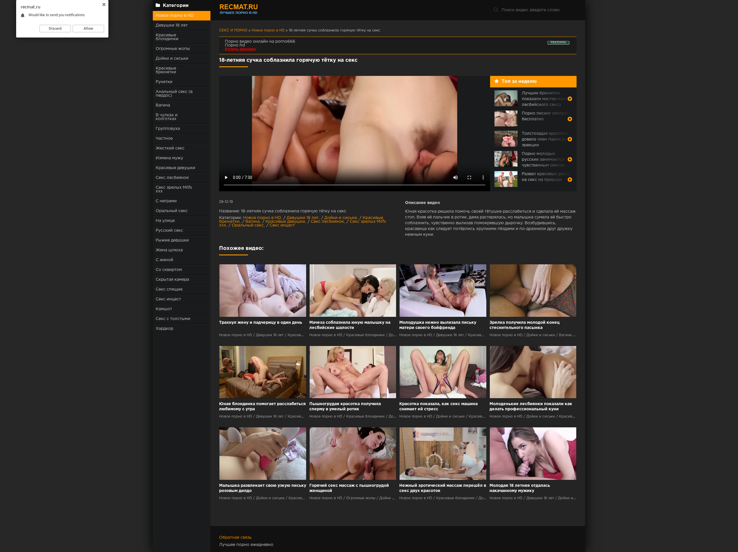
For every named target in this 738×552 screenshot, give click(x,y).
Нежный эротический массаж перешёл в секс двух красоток (442, 488)
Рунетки (164, 82)
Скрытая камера (172, 279)
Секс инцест (168, 299)
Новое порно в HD (175, 15)
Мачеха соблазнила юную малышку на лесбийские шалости (349, 325)
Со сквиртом (169, 270)
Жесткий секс (170, 148)
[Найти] (496, 10)
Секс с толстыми (173, 319)
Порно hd (235, 45)
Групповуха (168, 128)
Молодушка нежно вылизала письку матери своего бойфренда (437, 325)
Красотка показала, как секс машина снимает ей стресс (438, 406)
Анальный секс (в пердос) (174, 93)
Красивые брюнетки (166, 70)
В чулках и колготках (167, 117)
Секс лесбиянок (172, 177)
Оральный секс (172, 211)
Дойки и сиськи (172, 58)
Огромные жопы (173, 48)
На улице (165, 220)
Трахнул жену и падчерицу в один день (260, 322)
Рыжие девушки (172, 240)
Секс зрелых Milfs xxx (174, 189)
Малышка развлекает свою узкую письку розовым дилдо (262, 488)
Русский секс (169, 230)
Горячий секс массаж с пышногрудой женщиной (349, 488)
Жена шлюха (169, 250)
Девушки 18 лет (172, 25)
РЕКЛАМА (558, 42)
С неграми (166, 201)
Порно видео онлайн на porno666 (260, 41)
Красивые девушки (175, 168)
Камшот (164, 309)
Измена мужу (169, 158)
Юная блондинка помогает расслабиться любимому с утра (262, 406)
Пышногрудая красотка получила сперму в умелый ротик (345, 406)
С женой (164, 260)
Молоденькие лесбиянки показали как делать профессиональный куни (531, 406)
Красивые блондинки (167, 37)
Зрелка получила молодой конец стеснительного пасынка (525, 325)
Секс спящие (169, 289)
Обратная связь (235, 537)
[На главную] (255, 10)
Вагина (163, 105)
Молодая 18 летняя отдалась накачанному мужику (520, 488)
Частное (164, 138)
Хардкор (164, 328)
